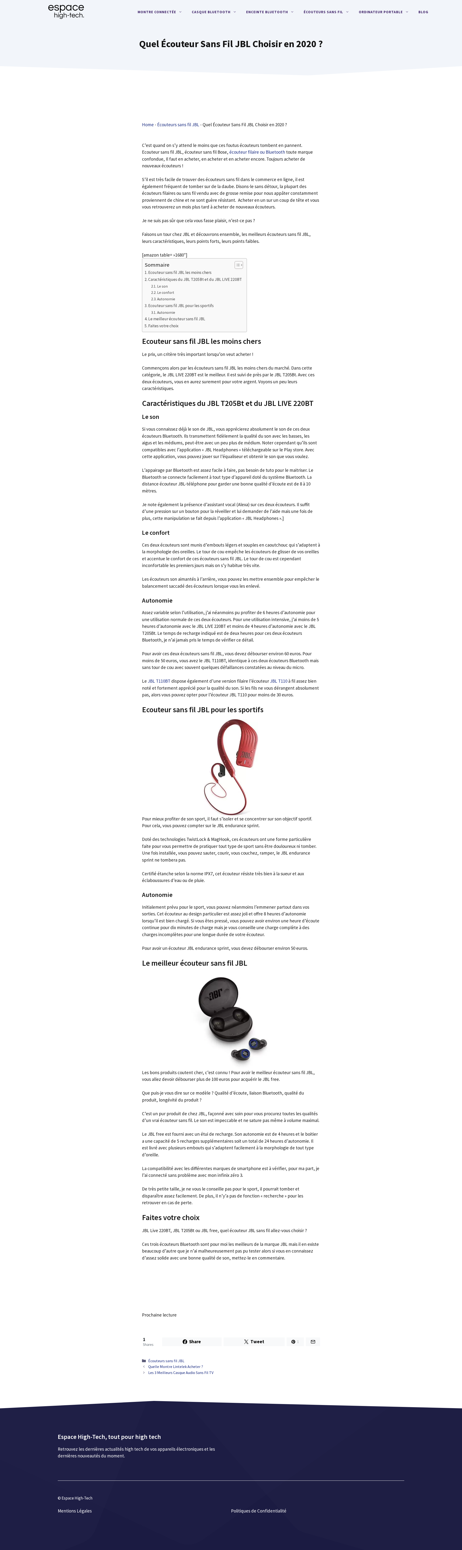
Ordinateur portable (381, 12)
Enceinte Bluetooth (267, 12)
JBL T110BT (159, 681)
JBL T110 (278, 681)
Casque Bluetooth (211, 12)
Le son (162, 286)
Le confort (165, 292)
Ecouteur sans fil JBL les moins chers (180, 272)
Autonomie (166, 299)
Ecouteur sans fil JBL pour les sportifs (181, 305)
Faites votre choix (163, 325)
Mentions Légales (75, 1511)
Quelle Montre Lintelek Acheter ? (175, 1366)
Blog (423, 12)
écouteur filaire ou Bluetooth (257, 152)
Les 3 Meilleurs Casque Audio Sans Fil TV (180, 1372)
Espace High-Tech (77, 1498)
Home (148, 124)
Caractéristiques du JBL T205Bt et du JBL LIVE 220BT (195, 279)
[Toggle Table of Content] (236, 265)
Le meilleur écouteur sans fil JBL (176, 318)
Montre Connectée (157, 12)
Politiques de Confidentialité (258, 1511)
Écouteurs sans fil (323, 12)
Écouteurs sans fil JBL (178, 124)
